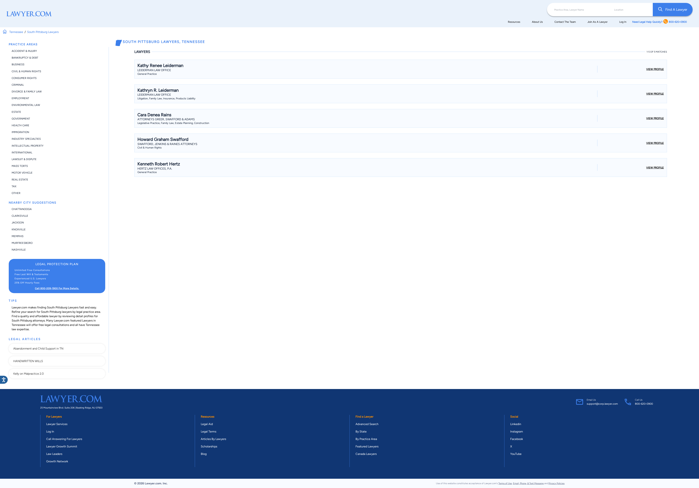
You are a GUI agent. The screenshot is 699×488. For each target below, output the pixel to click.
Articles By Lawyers (213, 439)
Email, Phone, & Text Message (528, 483)
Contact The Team (565, 21)
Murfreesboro (22, 243)
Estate (16, 112)
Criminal (18, 84)
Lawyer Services (56, 424)
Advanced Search (367, 424)
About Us (537, 21)
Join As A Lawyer (597, 21)
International (22, 152)
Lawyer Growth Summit (61, 446)
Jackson (18, 222)
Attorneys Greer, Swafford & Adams (166, 119)
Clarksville (20, 215)
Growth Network (57, 461)
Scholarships (209, 446)
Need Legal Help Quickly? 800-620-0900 (659, 21)
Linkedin (515, 424)
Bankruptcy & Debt (25, 57)
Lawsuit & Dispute (24, 159)
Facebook (516, 439)
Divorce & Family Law (27, 91)
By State (361, 431)
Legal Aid (207, 424)
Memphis (17, 236)
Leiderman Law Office (154, 70)
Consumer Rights (24, 78)
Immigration (20, 132)
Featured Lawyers (367, 446)
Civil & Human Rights (26, 71)
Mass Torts (20, 166)
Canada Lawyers (366, 454)
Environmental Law (26, 105)
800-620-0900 (644, 403)
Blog (204, 454)
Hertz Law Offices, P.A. (154, 168)
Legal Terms (208, 431)
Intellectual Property (28, 145)
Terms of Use (505, 483)
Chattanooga (22, 209)
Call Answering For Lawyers (64, 439)
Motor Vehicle (22, 172)
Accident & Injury (24, 51)
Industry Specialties (26, 138)
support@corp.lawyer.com (602, 403)
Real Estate (20, 179)
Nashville (19, 249)
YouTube (516, 454)
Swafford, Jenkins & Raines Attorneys (167, 144)
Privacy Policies (556, 483)
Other (16, 193)
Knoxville (19, 229)
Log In (622, 21)
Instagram (516, 431)
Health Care (20, 125)
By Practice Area (366, 439)
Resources (514, 21)
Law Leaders (54, 454)
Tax (14, 186)
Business (18, 64)
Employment (20, 98)
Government (21, 118)
